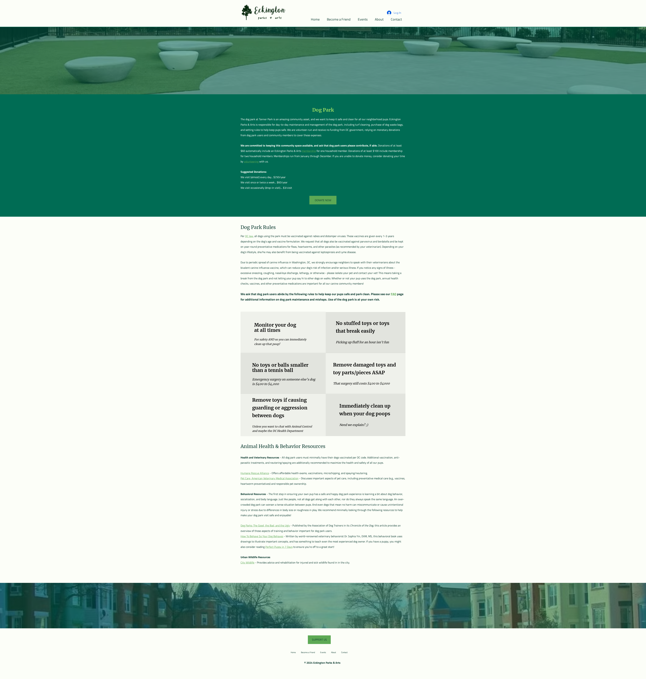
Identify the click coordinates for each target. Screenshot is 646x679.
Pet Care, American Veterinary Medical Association (269, 478)
